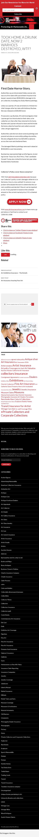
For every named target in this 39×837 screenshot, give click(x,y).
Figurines (4, 634)
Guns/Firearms (13, 386)
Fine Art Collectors (7, 384)
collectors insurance (14, 373)
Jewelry (16, 389)
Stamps (3, 756)
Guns (3, 661)
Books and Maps (6, 561)
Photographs (5, 725)
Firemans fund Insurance (9, 649)
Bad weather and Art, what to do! (12, 558)
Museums (19, 392)
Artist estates (6, 365)
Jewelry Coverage (7, 680)
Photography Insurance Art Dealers (13, 397)
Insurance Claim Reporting (9, 668)
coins (2, 584)
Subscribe (6, 464)
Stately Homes (27, 401)
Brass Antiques (6, 565)
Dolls (2, 626)
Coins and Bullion (6, 588)
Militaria (3, 695)
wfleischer (15, 52)
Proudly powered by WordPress (10, 827)
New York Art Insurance (23, 395)
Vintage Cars (6, 409)
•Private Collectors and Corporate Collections (15, 413)
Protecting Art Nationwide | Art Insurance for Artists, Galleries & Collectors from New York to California (15, 27)
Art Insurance (8, 362)
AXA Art (4, 554)
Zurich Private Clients (8, 817)
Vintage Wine (5, 809)
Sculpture (18, 401)
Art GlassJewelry (6, 523)
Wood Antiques (6, 813)
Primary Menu (36, 26)
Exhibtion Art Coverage (8, 630)
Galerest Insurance (7, 653)
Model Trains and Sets (8, 699)
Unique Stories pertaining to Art (11, 794)
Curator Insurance (24, 377)
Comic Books (5, 615)
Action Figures (6, 477)
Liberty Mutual (6, 687)
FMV (36, 384)
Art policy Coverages (9, 368)
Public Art (4, 741)
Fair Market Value (28, 381)
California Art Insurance (20, 370)
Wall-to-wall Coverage (20, 409)
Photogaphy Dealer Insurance (10, 722)
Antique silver (31, 359)
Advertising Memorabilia (9, 481)
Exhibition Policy (5, 381)
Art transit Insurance (8, 535)
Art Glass (4, 519)
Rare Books (4, 745)
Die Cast (4, 622)
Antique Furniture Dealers (9, 500)
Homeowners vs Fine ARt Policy (11, 664)
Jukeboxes (4, 683)
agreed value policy (18, 359)
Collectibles (5, 596)
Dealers (33, 377)
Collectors (4, 603)
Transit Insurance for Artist (16, 406)
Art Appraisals (5, 504)
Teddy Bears (5, 771)
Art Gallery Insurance (8, 516)
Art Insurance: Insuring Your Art (12, 279)
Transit (3, 779)
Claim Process (5, 580)
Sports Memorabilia (7, 752)
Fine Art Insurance (25, 383)
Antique (3, 493)
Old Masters (5, 714)
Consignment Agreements (10, 377)
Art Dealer (4, 512)
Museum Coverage (7, 703)
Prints (3, 733)
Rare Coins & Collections (20, 399)
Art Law (3, 531)
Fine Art (3, 638)
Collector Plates (6, 600)
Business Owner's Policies (9, 569)
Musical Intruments (7, 710)
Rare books (5, 399)
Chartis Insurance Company (10, 573)
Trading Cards (5, 775)
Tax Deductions (5, 403)
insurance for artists (6, 389)
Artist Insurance (21, 365)
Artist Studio (5, 542)
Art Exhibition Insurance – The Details (14, 272)
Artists (3, 546)
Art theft (21, 368)
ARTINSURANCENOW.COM (19, 177)
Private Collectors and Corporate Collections (15, 737)
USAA (3, 802)
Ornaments (5, 718)
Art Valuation (30, 368)
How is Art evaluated (25, 386)
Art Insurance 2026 (21, 362)
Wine (30, 409)
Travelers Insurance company (10, 787)
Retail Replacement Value (8, 401)
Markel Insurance (6, 691)
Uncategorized (6, 790)
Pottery (3, 729)
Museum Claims (7, 392)
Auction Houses (6, 370)
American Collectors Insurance (11, 485)
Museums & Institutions (9, 706)
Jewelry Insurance (28, 389)
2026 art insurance (6, 359)
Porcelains (29, 397)
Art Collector (5, 508)
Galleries (4, 386)
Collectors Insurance (8, 607)
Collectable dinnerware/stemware (12, 592)
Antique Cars (5, 497)
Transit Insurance (7, 783)
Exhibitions (16, 380)
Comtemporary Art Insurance (10, 619)
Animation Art (5, 489)
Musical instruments (8, 395)
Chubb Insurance (6, 577)
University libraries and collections (12, 798)
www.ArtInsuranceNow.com (15, 209)
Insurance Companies (8, 672)
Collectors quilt (6, 611)
